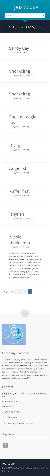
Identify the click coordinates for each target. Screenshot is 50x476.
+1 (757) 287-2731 (11, 412)
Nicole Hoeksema (19, 239)
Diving (26, 127)
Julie (37, 27)
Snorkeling (19, 71)
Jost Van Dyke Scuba (24, 468)
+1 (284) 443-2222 (11, 401)
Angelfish (18, 168)
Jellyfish (16, 214)
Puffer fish (19, 191)
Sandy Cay (19, 48)
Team (26, 247)
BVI (25, 52)
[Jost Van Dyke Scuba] (26, 8)
